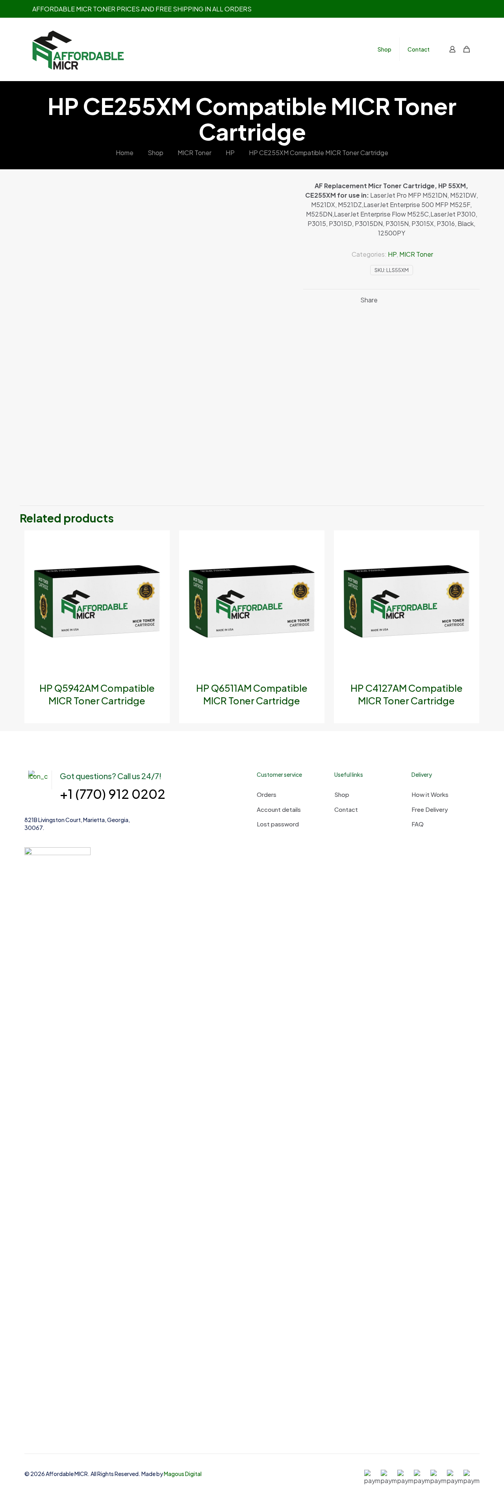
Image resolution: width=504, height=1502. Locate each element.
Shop (155, 152)
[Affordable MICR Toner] (79, 49)
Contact (346, 809)
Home (124, 152)
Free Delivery (429, 809)
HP (230, 152)
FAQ (417, 824)
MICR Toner (194, 152)
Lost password (278, 824)
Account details (279, 809)
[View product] (159, 541)
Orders (266, 794)
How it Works (429, 794)
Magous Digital (183, 1473)
